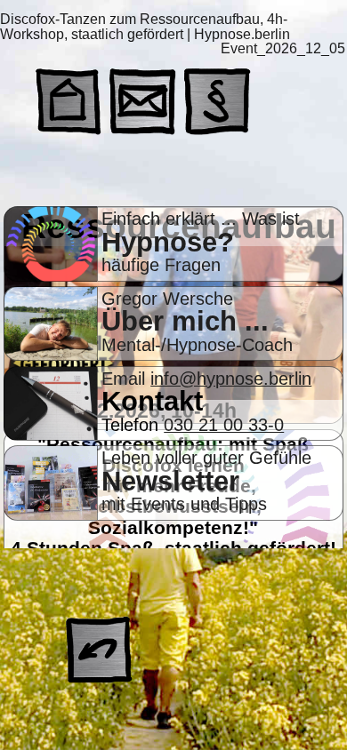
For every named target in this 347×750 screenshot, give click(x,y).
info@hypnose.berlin (230, 378)
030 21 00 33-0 (224, 425)
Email (125, 378)
